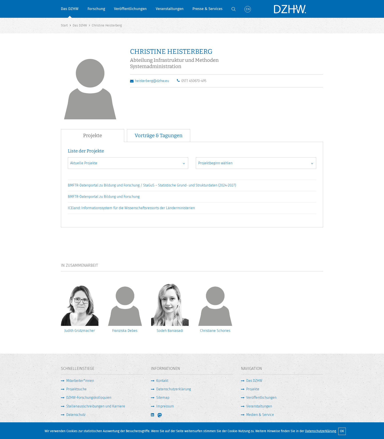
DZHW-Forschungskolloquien (88, 397)
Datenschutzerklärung (320, 431)
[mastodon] (163, 415)
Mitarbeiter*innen (80, 381)
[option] (79, 309)
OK (342, 431)
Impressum (165, 406)
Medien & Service (260, 415)
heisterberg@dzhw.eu (152, 81)
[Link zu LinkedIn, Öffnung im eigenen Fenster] (153, 415)
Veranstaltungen (170, 8)
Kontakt (162, 381)
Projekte (252, 389)
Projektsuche (76, 389)
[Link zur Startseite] (289, 9)
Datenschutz (76, 415)
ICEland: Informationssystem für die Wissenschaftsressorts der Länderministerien (131, 208)
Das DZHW (69, 8)
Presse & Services (207, 8)
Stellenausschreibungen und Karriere (95, 406)
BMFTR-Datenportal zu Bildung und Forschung (104, 196)
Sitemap (162, 397)
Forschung (96, 8)
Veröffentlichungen (130, 8)
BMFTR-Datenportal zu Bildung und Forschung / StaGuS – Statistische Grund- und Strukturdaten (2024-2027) (152, 185)
